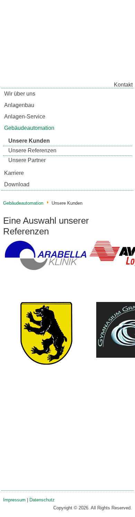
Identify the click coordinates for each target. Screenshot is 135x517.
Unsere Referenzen (32, 150)
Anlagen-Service (24, 116)
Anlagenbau (19, 105)
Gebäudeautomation (29, 128)
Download (16, 184)
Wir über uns (19, 94)
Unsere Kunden (29, 141)
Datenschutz (42, 499)
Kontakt (123, 85)
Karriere (14, 173)
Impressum (14, 499)
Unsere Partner (27, 160)
